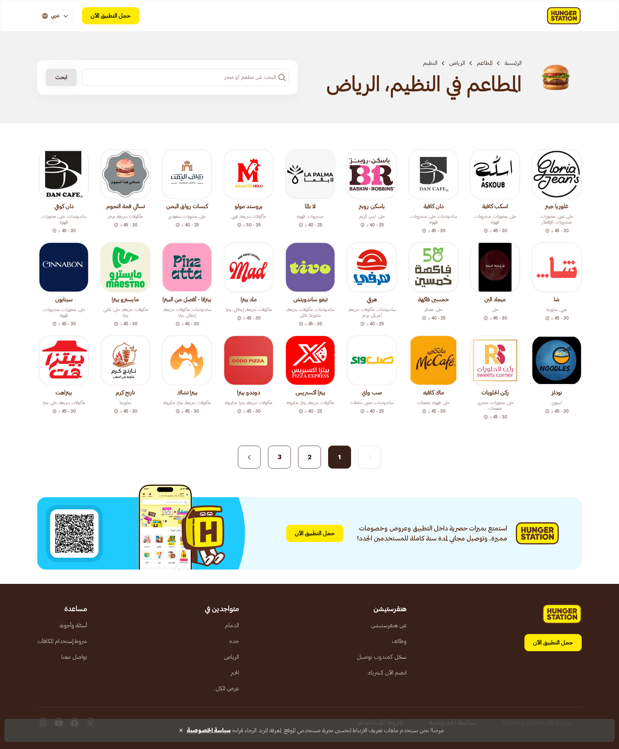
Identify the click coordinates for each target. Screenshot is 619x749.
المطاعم (485, 63)
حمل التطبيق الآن (111, 16)
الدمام (232, 625)
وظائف (399, 641)
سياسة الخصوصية (209, 730)
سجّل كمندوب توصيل (382, 657)
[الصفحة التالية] (249, 457)
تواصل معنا (74, 657)
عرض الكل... (225, 688)
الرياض (457, 63)
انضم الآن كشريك (387, 673)
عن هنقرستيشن (389, 625)
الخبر (235, 673)
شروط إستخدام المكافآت (62, 641)
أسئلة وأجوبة (73, 625)
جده (234, 641)
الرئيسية (513, 63)
